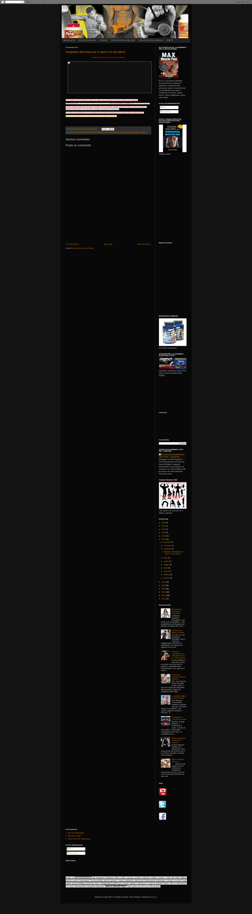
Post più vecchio (144, 244)
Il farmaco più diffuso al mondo (178, 632)
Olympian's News (74, 836)
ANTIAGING (86, 132)
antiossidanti (109, 132)
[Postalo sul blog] (105, 129)
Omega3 (130, 132)
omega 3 (123, 132)
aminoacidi (78, 132)
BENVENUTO (69, 40)
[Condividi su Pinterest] (113, 129)
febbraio (167, 575)
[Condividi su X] (108, 129)
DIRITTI (170, 40)
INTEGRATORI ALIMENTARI (123, 40)
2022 (164, 523)
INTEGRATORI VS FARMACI (151, 40)
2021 (164, 526)
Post (164, 107)
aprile (166, 568)
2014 (164, 589)
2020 (164, 529)
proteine (137, 132)
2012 (164, 595)
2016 (164, 582)
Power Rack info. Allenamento (79, 839)
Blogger (154, 897)
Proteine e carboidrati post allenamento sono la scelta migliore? (178, 655)
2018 (164, 536)
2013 (164, 592)
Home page (108, 244)
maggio (167, 565)
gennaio (167, 578)
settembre (168, 549)
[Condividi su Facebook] (110, 129)
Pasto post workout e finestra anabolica (178, 677)
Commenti (166, 112)
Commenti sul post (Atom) (84, 248)
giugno (166, 561)
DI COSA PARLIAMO (87, 40)
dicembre (167, 542)
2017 (164, 539)
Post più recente (72, 244)
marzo (166, 571)
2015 (164, 585)
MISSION (103, 40)
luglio (166, 558)
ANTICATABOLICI (97, 132)
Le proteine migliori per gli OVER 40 (179, 697)
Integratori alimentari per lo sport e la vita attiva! (95, 52)
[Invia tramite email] (103, 129)
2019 (164, 533)
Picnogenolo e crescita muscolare (179, 718)
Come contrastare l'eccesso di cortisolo (178, 740)
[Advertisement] (108, 223)
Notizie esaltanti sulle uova (178, 760)
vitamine (143, 132)
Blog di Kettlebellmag (76, 833)
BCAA (117, 132)
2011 (164, 599)
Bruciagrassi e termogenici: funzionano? (177, 611)
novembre (168, 546)
